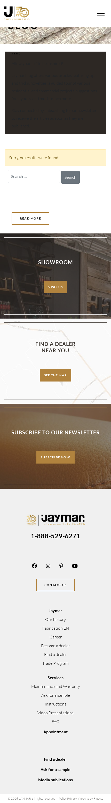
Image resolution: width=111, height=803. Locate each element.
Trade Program (55, 663)
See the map (55, 375)
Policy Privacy (68, 798)
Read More (30, 218)
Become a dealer (55, 645)
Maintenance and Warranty (55, 686)
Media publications (55, 779)
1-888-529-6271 (55, 536)
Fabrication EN (55, 628)
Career (56, 636)
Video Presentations (55, 712)
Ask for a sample (55, 695)
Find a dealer (55, 654)
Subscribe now (55, 457)
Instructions (55, 704)
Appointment (55, 731)
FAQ (56, 721)
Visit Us (55, 287)
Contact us (55, 585)
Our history (55, 619)
